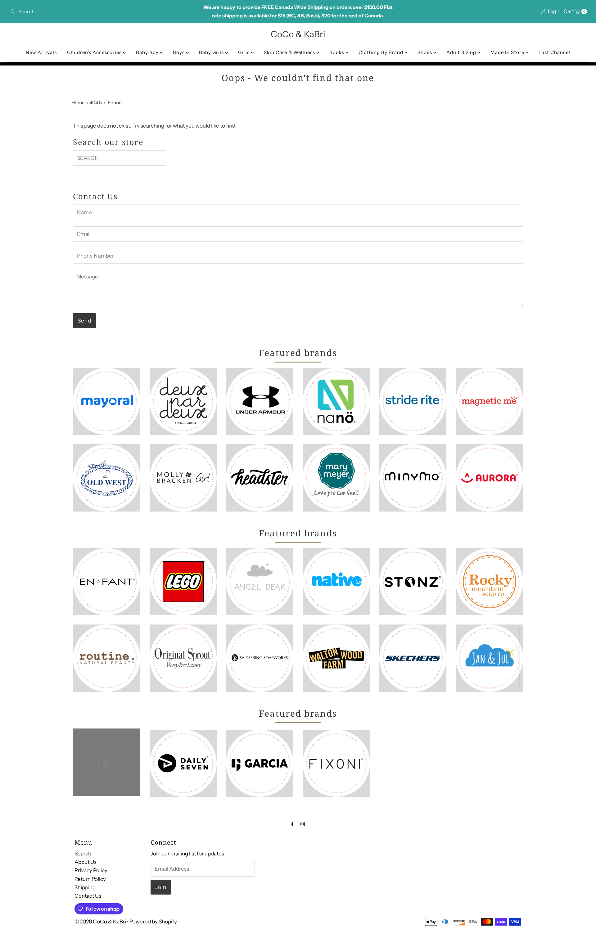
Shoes (425, 52)
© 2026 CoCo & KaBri (100, 921)
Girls (244, 52)
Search (82, 853)
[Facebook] (292, 824)
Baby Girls (212, 52)
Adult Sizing (461, 52)
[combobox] (102, 11)
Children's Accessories (95, 52)
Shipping (85, 887)
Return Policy (90, 879)
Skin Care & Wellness (290, 52)
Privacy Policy (90, 870)
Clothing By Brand (381, 52)
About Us (85, 862)
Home (78, 103)
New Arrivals (41, 52)
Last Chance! (554, 52)
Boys (179, 52)
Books (337, 52)
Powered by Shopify (153, 921)
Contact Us (87, 896)
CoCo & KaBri (298, 34)
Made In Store (508, 52)
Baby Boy (148, 52)
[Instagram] (302, 824)
